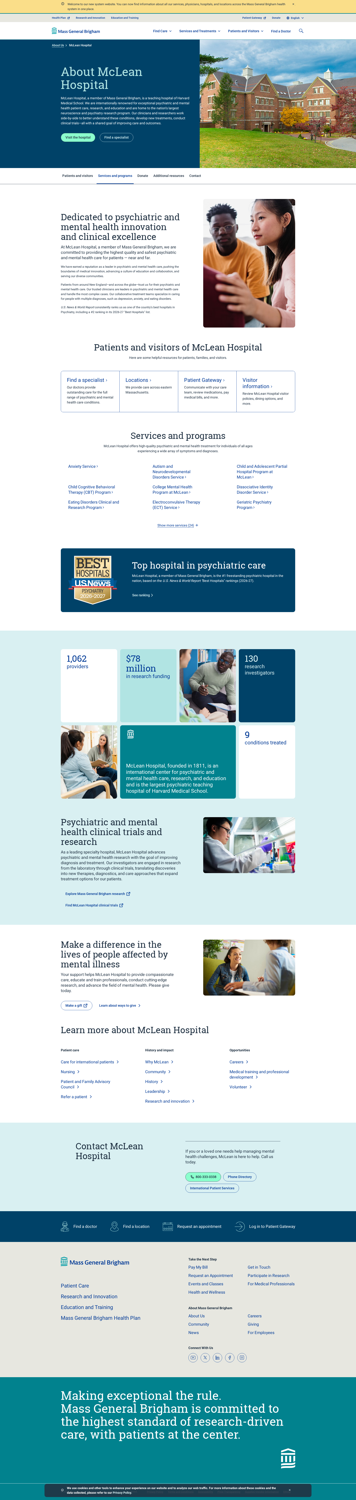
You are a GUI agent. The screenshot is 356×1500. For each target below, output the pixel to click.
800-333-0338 (206, 1177)
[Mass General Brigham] (76, 30)
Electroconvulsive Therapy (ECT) (176, 505)
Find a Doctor (281, 31)
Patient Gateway (252, 17)
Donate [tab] (142, 176)
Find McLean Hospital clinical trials (91, 905)
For (261, 1332)
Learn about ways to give (117, 1005)
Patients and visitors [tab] (77, 176)
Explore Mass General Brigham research (95, 894)
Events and (205, 1284)
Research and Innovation (90, 17)
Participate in (268, 1275)
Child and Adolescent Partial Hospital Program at (262, 471)
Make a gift (73, 1005)
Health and (206, 1292)
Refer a (74, 1096)
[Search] (301, 31)
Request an (210, 1275)
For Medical (271, 1284)
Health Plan (59, 17)
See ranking (141, 595)
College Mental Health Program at (172, 490)
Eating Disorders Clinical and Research (93, 505)
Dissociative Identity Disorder (255, 490)
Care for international (87, 1062)
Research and (167, 1101)
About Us (58, 45)
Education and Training (125, 17)
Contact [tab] (195, 176)
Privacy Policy (122, 1492)
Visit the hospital (78, 137)
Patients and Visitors (243, 31)
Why (157, 1062)
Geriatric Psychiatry (254, 505)
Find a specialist (116, 137)
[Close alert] (293, 4)
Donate (276, 17)
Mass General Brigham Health (100, 1318)
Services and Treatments (197, 31)
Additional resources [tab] (168, 176)
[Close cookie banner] (289, 1490)
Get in (259, 1267)
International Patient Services (212, 1188)
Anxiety (82, 466)
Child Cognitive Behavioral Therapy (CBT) (91, 490)
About (196, 1316)
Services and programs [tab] (115, 176)
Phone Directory (240, 1177)
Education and (87, 1307)
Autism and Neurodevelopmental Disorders (171, 471)
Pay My (198, 1267)
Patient (75, 1286)
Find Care (160, 31)
